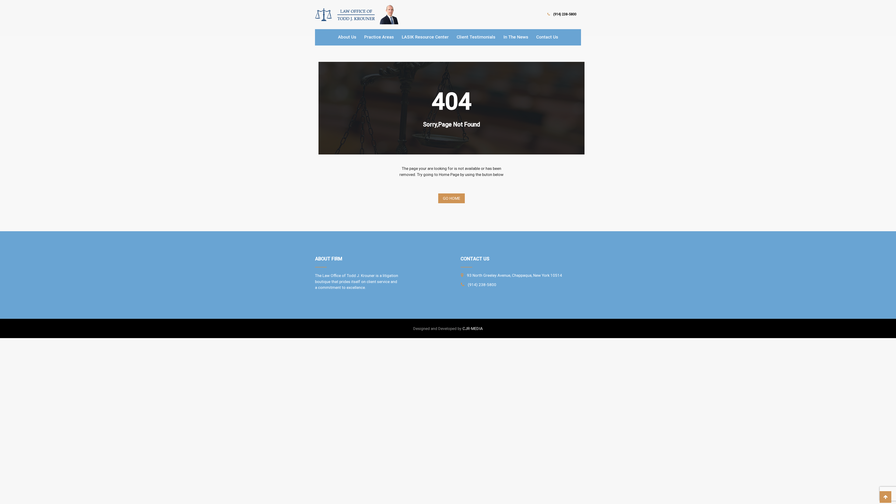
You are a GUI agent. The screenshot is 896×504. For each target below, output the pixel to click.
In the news (515, 37)
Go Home (451, 198)
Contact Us (547, 37)
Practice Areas (379, 37)
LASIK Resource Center (425, 37)
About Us (347, 37)
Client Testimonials (476, 37)
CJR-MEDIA (472, 328)
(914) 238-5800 (564, 14)
